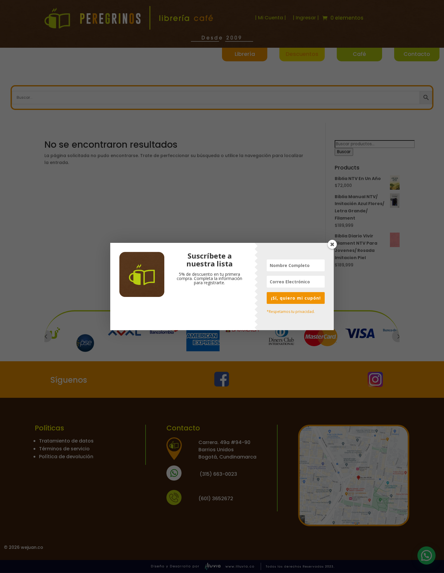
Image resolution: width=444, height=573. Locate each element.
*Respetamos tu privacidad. (291, 311)
